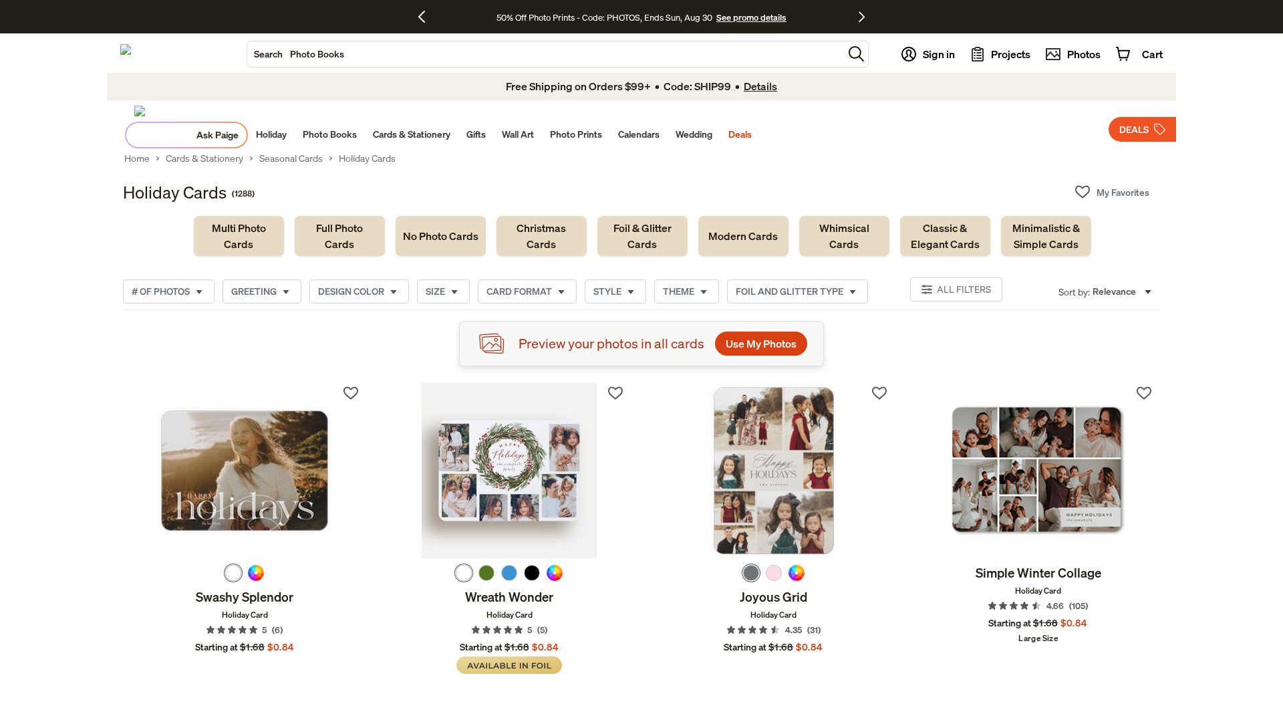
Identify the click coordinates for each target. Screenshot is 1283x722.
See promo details (751, 17)
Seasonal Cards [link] (291, 158)
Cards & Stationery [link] (204, 158)
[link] (239, 236)
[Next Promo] (862, 16)
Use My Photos (761, 343)
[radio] (233, 573)
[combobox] (545, 54)
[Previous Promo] (426, 17)
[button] (856, 54)
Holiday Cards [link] (367, 158)
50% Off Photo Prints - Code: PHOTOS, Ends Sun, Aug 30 (604, 17)
